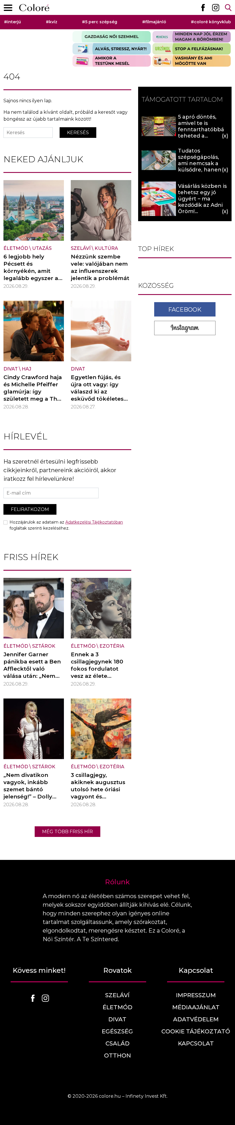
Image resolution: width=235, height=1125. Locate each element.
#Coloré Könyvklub (211, 21)
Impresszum (196, 995)
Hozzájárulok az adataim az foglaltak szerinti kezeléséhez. (66, 525)
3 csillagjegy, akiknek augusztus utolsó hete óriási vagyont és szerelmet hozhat (98, 789)
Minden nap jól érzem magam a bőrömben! (191, 37)
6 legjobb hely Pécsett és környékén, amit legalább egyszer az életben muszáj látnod (32, 274)
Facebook (184, 309)
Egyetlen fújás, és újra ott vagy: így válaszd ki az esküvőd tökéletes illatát (97, 391)
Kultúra (106, 248)
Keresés (78, 132)
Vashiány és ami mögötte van (191, 61)
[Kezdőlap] (34, 7)
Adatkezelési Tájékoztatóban (94, 522)
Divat (10, 369)
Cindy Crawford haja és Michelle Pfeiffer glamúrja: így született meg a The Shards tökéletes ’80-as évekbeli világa (32, 399)
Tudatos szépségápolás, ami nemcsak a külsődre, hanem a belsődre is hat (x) (203, 163)
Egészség (117, 1031)
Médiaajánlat (196, 1007)
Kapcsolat (196, 1043)
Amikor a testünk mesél (112, 61)
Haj (26, 369)
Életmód (15, 248)
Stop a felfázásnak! (191, 49)
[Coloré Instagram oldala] (215, 7)
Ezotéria (111, 646)
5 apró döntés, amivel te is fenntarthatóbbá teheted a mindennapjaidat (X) (201, 133)
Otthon (117, 1055)
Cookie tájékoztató (195, 1031)
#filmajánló (154, 21)
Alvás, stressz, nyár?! (112, 49)
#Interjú (12, 21)
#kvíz (51, 21)
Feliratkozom (30, 509)
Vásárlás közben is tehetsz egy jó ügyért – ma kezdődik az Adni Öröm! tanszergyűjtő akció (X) (202, 205)
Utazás (42, 248)
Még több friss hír (67, 831)
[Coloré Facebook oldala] (203, 7)
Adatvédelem (196, 1019)
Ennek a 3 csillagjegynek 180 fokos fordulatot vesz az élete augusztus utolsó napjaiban (97, 672)
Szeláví (81, 248)
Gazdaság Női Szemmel (112, 37)
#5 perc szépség (99, 21)
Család (117, 1043)
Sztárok (43, 646)
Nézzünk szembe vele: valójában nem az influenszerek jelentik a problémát (100, 267)
